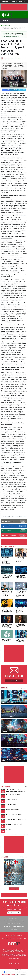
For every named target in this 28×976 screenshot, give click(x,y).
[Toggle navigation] (25, 14)
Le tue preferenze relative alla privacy (15, 972)
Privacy (17, 963)
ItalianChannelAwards (18, 926)
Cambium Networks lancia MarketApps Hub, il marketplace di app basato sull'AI (7, 593)
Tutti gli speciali (22, 688)
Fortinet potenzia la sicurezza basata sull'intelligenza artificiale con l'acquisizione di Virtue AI (21, 577)
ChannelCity (14, 1)
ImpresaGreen (7, 926)
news (8, 25)
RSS (25, 938)
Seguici (22, 530)
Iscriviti (22, 521)
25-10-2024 (18, 57)
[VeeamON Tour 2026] (14, 711)
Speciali (13, 935)
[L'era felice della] (21, 552)
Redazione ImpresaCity (8, 57)
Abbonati (22, 535)
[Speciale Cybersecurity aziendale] (14, 740)
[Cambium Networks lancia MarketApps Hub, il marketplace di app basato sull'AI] (7, 586)
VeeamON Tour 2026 (7, 717)
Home (4, 25)
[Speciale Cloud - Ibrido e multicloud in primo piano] (14, 755)
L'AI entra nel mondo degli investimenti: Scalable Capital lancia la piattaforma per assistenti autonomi (6, 560)
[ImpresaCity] (6, 14)
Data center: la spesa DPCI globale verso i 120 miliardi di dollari (20, 641)
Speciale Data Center (7, 702)
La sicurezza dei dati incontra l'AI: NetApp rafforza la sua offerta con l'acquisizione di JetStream (21, 594)
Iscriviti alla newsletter (14, 912)
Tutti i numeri (23, 857)
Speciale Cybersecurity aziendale (10, 746)
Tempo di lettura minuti (6, 60)
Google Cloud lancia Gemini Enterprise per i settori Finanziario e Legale (7, 576)
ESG (25, 86)
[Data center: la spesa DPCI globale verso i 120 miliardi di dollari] (21, 634)
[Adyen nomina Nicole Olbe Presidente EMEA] (21, 619)
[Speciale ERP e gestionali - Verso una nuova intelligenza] (14, 726)
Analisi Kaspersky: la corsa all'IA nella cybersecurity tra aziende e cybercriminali (7, 626)
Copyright (12, 938)
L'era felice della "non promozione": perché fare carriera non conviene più (21, 559)
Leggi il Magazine (14, 888)
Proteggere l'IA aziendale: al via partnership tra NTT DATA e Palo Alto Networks (20, 610)
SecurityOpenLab (10, 923)
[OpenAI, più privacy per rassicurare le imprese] (7, 634)
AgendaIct (14, 929)
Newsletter (5, 20)
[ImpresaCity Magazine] (14, 871)
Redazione (5, 938)
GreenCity (19, 923)
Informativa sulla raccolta (8, 974)
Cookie (11, 963)
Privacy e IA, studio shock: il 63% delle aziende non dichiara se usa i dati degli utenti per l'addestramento (7, 610)
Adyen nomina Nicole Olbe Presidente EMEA (20, 625)
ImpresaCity (22, 1)
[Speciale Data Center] (14, 697)
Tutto (25, 786)
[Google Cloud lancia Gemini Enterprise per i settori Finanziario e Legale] (7, 570)
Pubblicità (19, 938)
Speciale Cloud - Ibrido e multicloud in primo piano (13, 759)
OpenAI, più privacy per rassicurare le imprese (6, 640)
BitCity (6, 921)
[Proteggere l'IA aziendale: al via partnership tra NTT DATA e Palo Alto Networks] (21, 602)
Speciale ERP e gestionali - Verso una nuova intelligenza (13, 730)
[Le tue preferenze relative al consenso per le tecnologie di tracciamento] (21, 974)
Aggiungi (22, 526)
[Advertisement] (14, 895)
